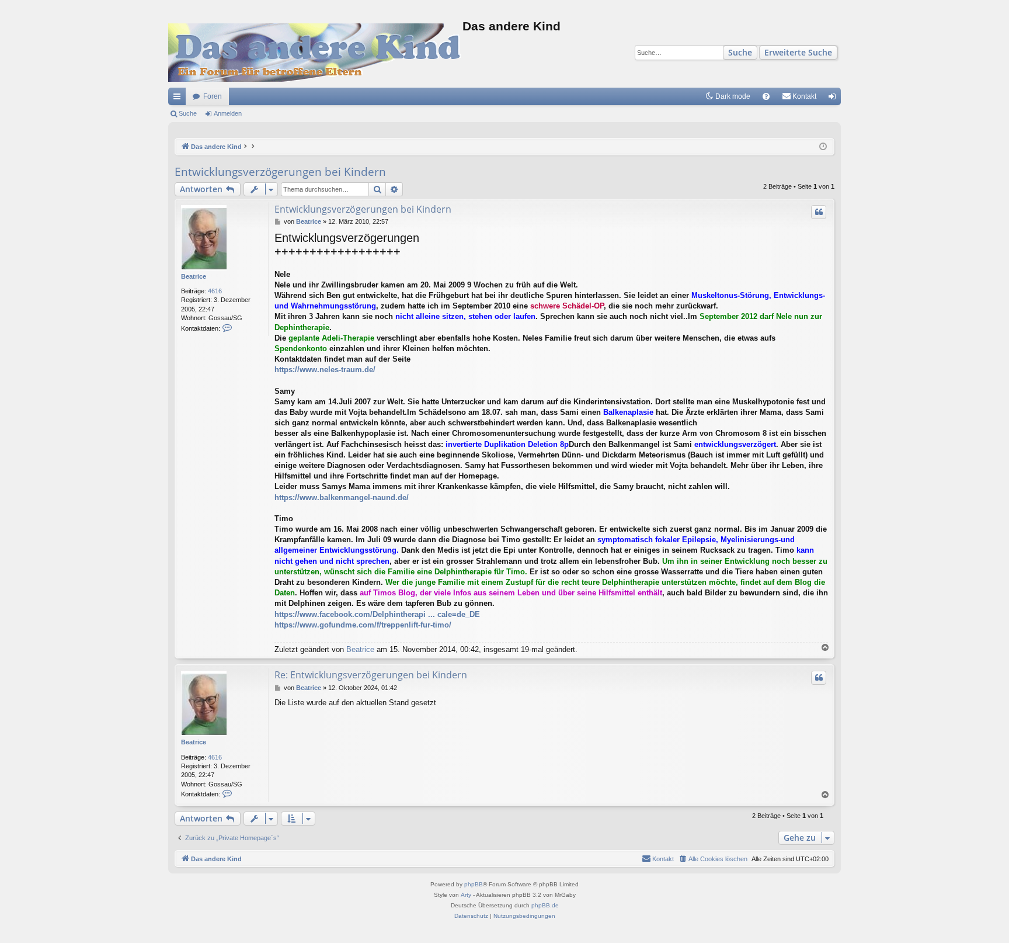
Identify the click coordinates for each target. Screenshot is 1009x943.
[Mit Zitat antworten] (818, 212)
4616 (215, 290)
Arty (466, 895)
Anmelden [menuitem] (834, 98)
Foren (212, 96)
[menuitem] (766, 96)
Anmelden (228, 113)
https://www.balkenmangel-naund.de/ (341, 497)
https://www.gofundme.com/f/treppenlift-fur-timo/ (362, 624)
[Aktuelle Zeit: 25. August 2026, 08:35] (823, 147)
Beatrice (193, 276)
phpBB (473, 884)
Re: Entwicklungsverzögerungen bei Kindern (370, 675)
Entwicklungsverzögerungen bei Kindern (280, 171)
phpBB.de (545, 905)
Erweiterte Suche (798, 52)
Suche (740, 52)
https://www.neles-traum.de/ (324, 369)
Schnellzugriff (179, 98)
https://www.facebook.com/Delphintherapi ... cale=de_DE (377, 614)
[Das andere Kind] (315, 53)
